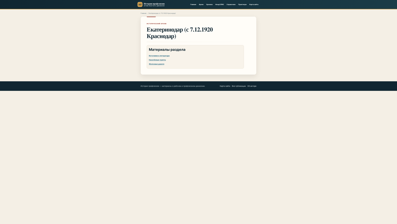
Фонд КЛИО (219, 4)
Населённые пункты (157, 60)
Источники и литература (159, 56)
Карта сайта (253, 4)
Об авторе (251, 86)
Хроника (209, 4)
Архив (201, 4)
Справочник (231, 4)
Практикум (242, 4)
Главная (193, 4)
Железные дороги (156, 64)
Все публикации (239, 86)
